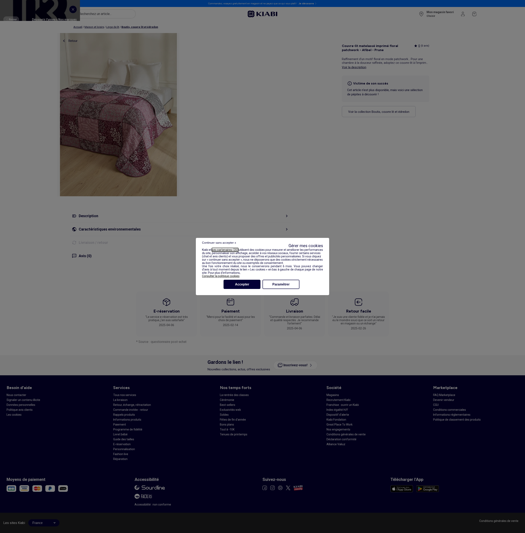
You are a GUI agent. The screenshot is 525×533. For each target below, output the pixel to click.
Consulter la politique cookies (221, 276)
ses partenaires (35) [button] (225, 249)
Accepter (242, 284)
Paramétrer (281, 284)
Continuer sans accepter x (219, 242)
